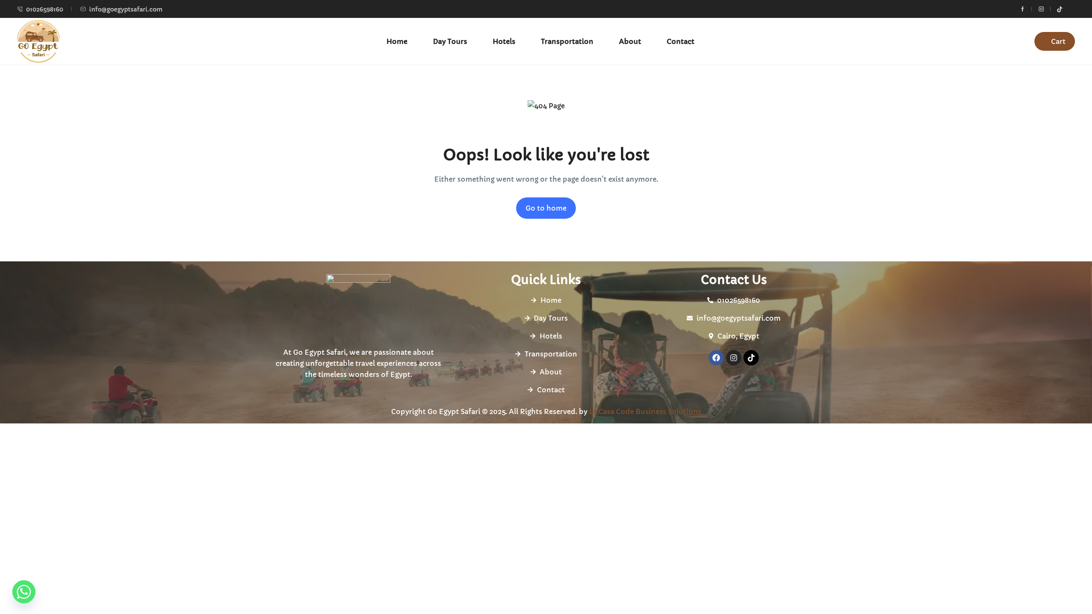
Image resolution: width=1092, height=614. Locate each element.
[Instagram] (733, 357)
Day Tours (450, 41)
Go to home (546, 208)
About (630, 41)
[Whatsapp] (23, 591)
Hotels (504, 41)
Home (396, 41)
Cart (1058, 41)
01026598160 (44, 9)
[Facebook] (716, 357)
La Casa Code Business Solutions (645, 411)
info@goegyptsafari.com (126, 9)
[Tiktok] (751, 357)
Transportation (567, 41)
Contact (680, 41)
